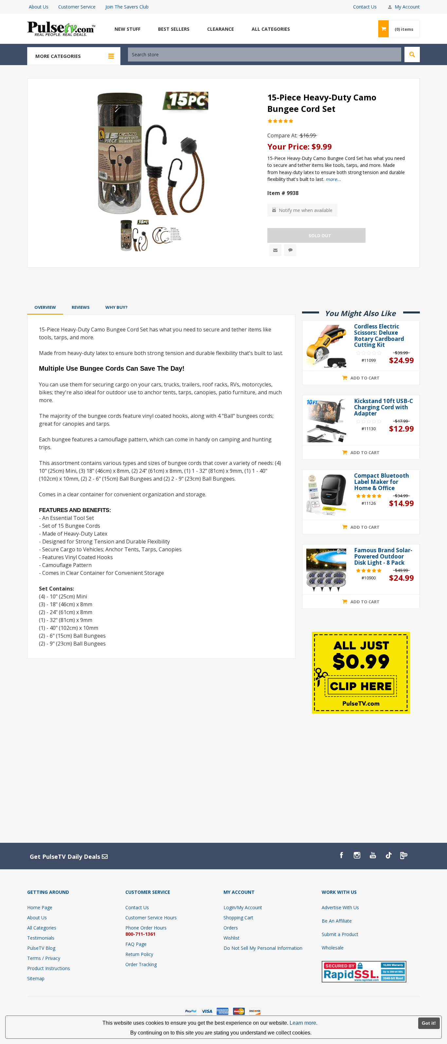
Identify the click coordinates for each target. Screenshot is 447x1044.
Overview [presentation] (45, 307)
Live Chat (290, 250)
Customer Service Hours (151, 917)
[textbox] (264, 54)
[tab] (45, 307)
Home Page (39, 907)
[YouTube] (372, 855)
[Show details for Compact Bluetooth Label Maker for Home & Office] (326, 495)
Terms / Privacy (43, 958)
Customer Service (77, 7)
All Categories (41, 928)
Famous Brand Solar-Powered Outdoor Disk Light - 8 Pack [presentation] (383, 556)
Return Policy (139, 954)
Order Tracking (141, 964)
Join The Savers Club (127, 7)
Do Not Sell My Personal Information (263, 948)
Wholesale (333, 948)
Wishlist (232, 938)
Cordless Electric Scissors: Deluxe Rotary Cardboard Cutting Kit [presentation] (379, 336)
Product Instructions (48, 968)
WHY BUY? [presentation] (116, 307)
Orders (231, 928)
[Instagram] (357, 855)
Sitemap (36, 978)
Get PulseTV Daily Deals (66, 856)
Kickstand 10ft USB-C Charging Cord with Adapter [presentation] (383, 407)
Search (412, 54)
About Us (38, 7)
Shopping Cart (238, 917)
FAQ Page (136, 944)
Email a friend (275, 250)
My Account (407, 7)
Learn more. (303, 1023)
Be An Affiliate (337, 921)
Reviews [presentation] (81, 307)
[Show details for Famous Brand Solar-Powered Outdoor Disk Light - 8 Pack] (326, 570)
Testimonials (40, 938)
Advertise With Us (340, 907)
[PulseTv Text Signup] (404, 855)
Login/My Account (243, 907)
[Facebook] (341, 855)
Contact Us (365, 7)
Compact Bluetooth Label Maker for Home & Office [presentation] (381, 482)
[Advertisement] (223, 285)
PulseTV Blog (41, 948)
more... (333, 179)
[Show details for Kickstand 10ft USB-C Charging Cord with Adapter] (326, 420)
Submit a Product (340, 934)
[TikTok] (388, 855)
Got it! (429, 1023)
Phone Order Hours (146, 928)
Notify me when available (305, 210)
